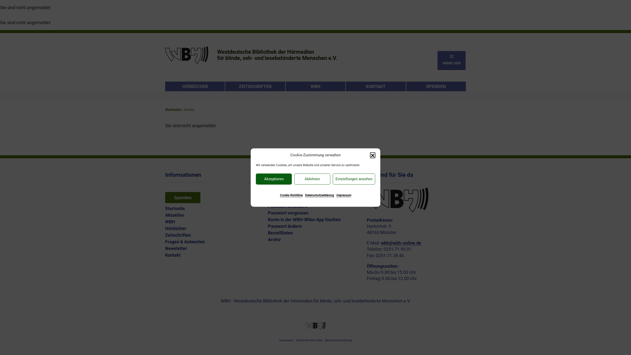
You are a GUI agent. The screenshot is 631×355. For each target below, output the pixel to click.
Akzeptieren (274, 179)
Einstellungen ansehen (353, 179)
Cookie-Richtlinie (291, 195)
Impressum (343, 195)
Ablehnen (312, 179)
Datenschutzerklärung (319, 195)
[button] (372, 155)
